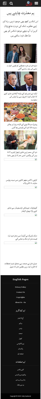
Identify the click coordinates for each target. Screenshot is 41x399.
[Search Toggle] (11, 3)
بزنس (20, 328)
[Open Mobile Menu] (36, 3)
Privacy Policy (20, 287)
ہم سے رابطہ (20, 384)
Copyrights (20, 297)
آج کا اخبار (20, 318)
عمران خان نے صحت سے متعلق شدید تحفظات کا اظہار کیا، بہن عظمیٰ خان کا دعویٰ (21, 265)
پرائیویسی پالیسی (20, 374)
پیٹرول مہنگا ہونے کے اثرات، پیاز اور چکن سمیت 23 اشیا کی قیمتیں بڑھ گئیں (22, 125)
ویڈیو (20, 323)
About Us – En (20, 302)
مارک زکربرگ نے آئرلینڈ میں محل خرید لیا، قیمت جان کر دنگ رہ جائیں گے (22, 237)
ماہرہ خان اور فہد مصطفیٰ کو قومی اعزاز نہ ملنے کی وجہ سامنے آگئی (22, 67)
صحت (20, 333)
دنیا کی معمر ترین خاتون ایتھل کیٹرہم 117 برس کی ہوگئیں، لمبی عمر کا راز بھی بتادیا (22, 153)
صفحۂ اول (20, 353)
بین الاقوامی (20, 343)
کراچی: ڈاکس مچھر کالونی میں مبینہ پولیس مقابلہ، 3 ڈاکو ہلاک (21, 181)
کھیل (20, 338)
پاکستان (20, 348)
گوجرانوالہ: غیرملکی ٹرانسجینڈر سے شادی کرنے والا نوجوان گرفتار (22, 209)
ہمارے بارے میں (20, 379)
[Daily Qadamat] (29, 3)
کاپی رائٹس (20, 369)
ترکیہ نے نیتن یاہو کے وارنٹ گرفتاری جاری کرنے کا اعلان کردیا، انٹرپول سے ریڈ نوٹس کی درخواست (20, 96)
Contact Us (20, 292)
